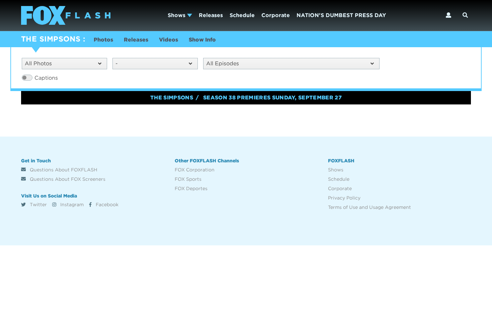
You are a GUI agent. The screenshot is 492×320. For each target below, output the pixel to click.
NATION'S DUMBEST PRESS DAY (341, 15)
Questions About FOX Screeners (66, 179)
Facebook (106, 204)
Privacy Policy (344, 198)
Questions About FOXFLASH (62, 169)
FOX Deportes (191, 188)
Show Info (202, 39)
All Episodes (222, 63)
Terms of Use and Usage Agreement (369, 207)
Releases (211, 15)
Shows (177, 15)
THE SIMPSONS (50, 38)
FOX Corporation (195, 169)
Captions (46, 78)
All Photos (38, 63)
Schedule (242, 15)
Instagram (71, 204)
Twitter (37, 204)
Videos (168, 39)
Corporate (275, 15)
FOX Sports (188, 179)
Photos (103, 39)
